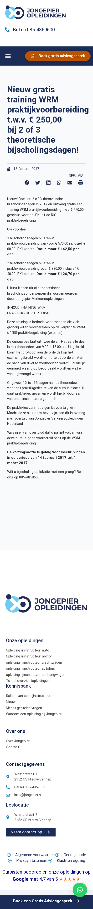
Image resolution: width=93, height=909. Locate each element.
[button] (8, 56)
